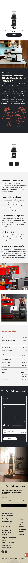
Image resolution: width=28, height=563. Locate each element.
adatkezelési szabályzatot (17, 425)
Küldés (10, 439)
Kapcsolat (21, 534)
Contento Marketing (19, 558)
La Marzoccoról (22, 529)
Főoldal (3, 72)
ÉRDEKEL (14, 35)
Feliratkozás (14, 506)
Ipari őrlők (21, 531)
